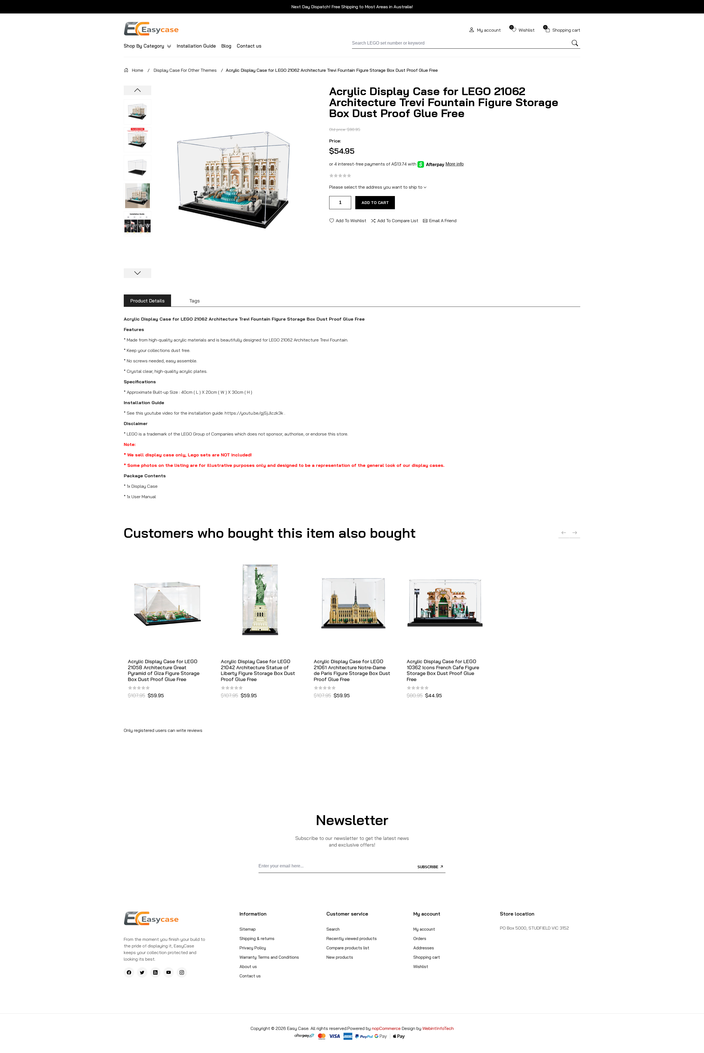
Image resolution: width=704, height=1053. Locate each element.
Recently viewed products (351, 938)
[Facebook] (129, 972)
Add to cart (375, 202)
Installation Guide (196, 46)
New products (339, 957)
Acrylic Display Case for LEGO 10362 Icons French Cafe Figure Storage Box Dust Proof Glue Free (443, 670)
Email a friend (443, 220)
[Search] (575, 43)
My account (424, 929)
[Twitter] (142, 972)
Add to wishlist (351, 220)
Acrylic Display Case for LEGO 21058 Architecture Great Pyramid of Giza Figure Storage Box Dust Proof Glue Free (163, 670)
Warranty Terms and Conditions (269, 957)
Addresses (423, 947)
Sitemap (248, 929)
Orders (419, 938)
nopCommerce (387, 1028)
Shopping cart (426, 957)
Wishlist (420, 966)
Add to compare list (397, 220)
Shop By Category (145, 46)
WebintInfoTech (438, 1028)
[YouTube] (168, 972)
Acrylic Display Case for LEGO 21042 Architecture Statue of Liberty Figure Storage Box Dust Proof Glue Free (258, 670)
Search (333, 929)
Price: (335, 141)
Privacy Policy (253, 947)
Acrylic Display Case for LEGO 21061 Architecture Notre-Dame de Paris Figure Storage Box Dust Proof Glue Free (352, 670)
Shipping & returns (257, 938)
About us (248, 966)
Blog (226, 46)
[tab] (147, 300)
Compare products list (347, 947)
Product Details (147, 301)
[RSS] (155, 972)
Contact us (249, 46)
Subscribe (428, 867)
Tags (194, 301)
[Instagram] (182, 972)
